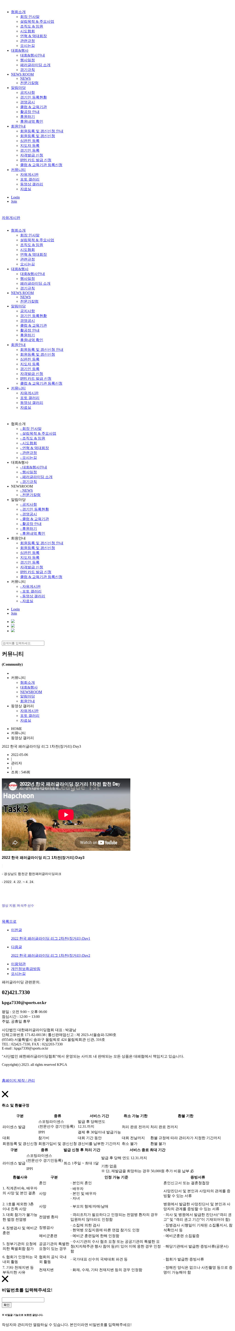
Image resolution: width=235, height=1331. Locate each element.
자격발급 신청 (31, 155)
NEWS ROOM (22, 74)
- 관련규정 (28, 453)
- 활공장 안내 (31, 524)
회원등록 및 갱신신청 (37, 136)
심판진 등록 (29, 141)
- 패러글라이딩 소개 (36, 477)
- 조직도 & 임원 (32, 438)
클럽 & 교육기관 (33, 107)
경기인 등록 (29, 150)
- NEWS (26, 490)
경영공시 (27, 102)
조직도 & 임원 (31, 26)
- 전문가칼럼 (30, 495)
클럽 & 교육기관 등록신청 (41, 165)
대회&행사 (19, 50)
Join (14, 201)
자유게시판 (29, 174)
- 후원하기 (28, 529)
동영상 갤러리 (31, 184)
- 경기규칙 (28, 482)
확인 (7, 1305)
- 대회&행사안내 (33, 467)
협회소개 (18, 12)
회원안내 (18, 126)
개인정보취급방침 (25, 969)
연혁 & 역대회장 (33, 36)
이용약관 (18, 964)
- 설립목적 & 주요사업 (38, 433)
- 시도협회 (28, 443)
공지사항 (27, 92)
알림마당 (18, 88)
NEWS (25, 78)
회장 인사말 (29, 17)
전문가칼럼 (29, 83)
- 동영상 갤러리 (32, 596)
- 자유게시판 (30, 586)
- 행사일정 (28, 472)
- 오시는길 (28, 458)
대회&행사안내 (32, 55)
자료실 (25, 189)
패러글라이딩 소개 (35, 65)
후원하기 (27, 117)
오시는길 (27, 46)
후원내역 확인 (31, 121)
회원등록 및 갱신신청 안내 (41, 131)
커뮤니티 (18, 170)
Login (15, 197)
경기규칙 (27, 70)
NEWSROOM (31, 692)
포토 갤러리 (29, 179)
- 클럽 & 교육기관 (34, 519)
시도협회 (27, 31)
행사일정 (27, 60)
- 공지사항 (28, 504)
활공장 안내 (29, 112)
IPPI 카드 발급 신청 (35, 160)
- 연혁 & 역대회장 (34, 448)
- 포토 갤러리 (31, 591)
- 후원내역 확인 (32, 533)
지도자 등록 (29, 146)
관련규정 (27, 41)
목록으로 (9, 921)
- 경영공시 (28, 514)
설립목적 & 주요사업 (37, 21)
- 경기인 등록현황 (34, 509)
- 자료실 (26, 601)
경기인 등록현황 (33, 97)
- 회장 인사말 (31, 429)
